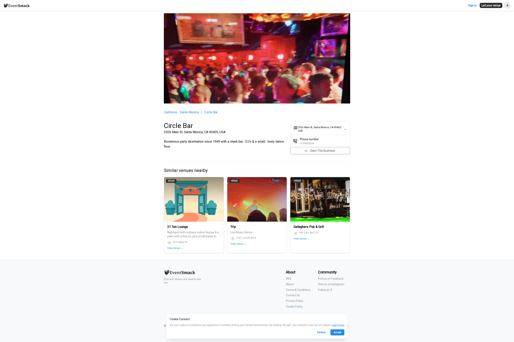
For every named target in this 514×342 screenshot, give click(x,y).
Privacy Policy (294, 300)
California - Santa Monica (181, 112)
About (290, 284)
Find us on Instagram (331, 284)
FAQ (288, 278)
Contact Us (293, 295)
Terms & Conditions (298, 289)
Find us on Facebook (331, 278)
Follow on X (325, 289)
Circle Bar (211, 112)
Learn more (338, 325)
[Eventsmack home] (179, 274)
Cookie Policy (294, 306)
